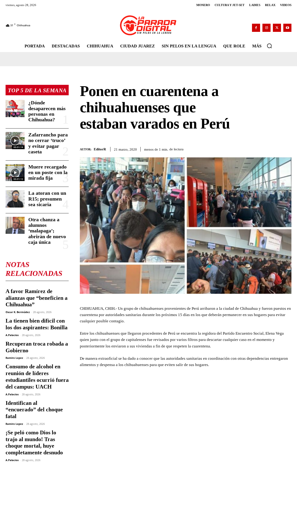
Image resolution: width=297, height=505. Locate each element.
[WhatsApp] (265, 148)
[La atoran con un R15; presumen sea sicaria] (15, 198)
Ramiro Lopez (14, 358)
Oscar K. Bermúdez (18, 312)
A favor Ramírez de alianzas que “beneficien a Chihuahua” (37, 298)
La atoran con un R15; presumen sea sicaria (47, 198)
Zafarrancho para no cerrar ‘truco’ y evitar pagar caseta (48, 143)
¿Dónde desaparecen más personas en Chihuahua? (47, 111)
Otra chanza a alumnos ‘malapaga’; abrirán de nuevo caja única (47, 231)
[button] (269, 45)
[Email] (286, 148)
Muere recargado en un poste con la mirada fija (48, 172)
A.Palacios (12, 335)
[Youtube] (287, 28)
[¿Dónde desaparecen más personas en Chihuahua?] (15, 108)
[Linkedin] (276, 148)
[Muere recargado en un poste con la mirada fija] (15, 172)
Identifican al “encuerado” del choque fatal (34, 409)
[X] (277, 28)
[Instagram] (266, 28)
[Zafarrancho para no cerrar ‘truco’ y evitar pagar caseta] (15, 140)
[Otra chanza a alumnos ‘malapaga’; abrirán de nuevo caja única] (15, 225)
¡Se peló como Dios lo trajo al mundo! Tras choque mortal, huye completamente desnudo (34, 442)
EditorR (100, 149)
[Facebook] (256, 28)
